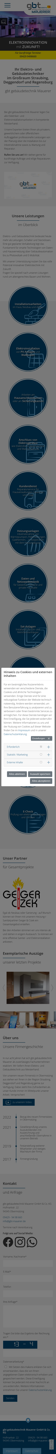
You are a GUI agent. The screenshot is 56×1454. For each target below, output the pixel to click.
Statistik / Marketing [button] (17, 754)
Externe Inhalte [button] (15, 762)
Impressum (24, 730)
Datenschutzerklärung (15, 734)
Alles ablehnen (17, 774)
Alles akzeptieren (41, 781)
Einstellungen (38, 738)
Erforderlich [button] (13, 746)
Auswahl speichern (40, 774)
